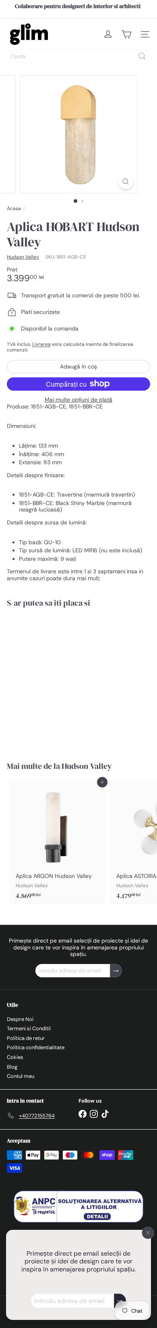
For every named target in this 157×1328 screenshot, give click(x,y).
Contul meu (20, 1076)
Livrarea (41, 344)
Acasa (14, 208)
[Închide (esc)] (148, 1233)
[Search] (142, 56)
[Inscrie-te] (120, 1301)
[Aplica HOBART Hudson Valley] (57, 679)
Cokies (15, 1057)
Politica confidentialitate (35, 1047)
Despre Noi (20, 1019)
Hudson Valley (87, 766)
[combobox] (78, 56)
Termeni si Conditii (29, 1028)
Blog (12, 1066)
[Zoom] (125, 181)
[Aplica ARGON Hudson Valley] (57, 842)
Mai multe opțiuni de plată (78, 399)
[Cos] (126, 34)
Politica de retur (26, 1038)
